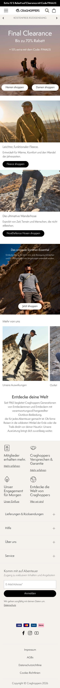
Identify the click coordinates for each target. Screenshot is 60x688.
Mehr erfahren (12, 466)
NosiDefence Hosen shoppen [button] (23, 233)
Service (9, 556)
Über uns (10, 542)
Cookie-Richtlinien (30, 673)
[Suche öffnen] (47, 11)
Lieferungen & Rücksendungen (24, 514)
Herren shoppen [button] (15, 87)
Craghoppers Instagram (30, 633)
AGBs (30, 657)
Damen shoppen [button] (45, 87)
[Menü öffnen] (6, 11)
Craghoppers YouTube (37, 633)
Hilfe (8, 528)
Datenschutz (10, 605)
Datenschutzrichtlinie (30, 665)
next (57, 18)
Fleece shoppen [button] (15, 164)
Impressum (30, 650)
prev (3, 18)
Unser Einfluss (11, 501)
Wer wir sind (37, 501)
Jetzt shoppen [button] (30, 306)
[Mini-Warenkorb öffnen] (54, 11)
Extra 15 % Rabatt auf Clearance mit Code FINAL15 (30, 3)
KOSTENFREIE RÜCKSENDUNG (30, 18)
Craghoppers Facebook (23, 633)
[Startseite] (28, 10)
